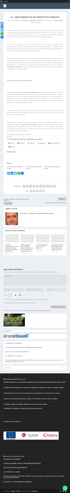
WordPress (35, 491)
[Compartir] (2, 37)
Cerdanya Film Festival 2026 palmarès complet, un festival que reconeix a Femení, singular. (31, 399)
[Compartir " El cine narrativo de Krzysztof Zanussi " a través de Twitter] (27, 186)
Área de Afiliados (58, 20)
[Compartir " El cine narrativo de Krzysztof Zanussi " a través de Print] (54, 186)
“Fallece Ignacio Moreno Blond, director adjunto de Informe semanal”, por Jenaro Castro (27, 248)
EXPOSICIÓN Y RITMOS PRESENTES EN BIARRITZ (18, 482)
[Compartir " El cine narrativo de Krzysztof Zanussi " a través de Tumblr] (34, 186)
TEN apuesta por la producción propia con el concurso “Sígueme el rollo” (57, 247)
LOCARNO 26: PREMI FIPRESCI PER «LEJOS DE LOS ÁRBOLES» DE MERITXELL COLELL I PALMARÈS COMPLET (34, 387)
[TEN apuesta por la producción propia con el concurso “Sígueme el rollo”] (58, 238)
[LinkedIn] (2, 27)
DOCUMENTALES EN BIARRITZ (14, 343)
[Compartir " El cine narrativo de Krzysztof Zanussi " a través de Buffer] (44, 186)
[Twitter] (2, 30)
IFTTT (10, 136)
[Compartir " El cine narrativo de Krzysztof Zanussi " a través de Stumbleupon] (48, 186)
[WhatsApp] (2, 33)
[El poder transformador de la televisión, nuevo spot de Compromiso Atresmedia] (12, 238)
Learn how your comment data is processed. (37, 310)
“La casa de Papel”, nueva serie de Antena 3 (42, 246)
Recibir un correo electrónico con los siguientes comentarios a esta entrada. (27, 299)
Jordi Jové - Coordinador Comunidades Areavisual (28, 20)
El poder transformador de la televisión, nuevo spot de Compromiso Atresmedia (12, 248)
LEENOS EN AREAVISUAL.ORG (14, 456)
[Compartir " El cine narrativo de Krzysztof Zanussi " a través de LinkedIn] (41, 186)
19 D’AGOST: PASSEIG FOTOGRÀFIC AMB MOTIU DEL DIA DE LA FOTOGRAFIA (25, 404)
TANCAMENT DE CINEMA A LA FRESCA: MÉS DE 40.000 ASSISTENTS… (23, 408)
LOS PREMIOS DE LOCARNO (13, 356)
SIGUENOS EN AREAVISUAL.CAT (15, 379)
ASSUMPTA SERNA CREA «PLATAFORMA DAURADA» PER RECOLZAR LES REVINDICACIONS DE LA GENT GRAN (34, 382)
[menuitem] (1, 1)
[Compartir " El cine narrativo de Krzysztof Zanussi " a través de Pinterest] (37, 186)
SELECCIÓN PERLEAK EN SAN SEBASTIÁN (17, 352)
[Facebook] (2, 23)
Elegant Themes (16, 491)
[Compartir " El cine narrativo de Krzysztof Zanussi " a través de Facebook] (24, 186)
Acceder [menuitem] (6, 1)
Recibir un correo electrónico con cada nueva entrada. (20, 303)
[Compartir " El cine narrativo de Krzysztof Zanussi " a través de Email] (51, 186)
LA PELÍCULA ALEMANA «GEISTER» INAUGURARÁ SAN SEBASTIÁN (23, 347)
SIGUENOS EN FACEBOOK (12, 421)
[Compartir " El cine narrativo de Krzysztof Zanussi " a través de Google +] (30, 186)
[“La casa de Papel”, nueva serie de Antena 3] (43, 238)
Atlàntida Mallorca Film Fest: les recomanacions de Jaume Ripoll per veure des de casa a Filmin (32, 393)
